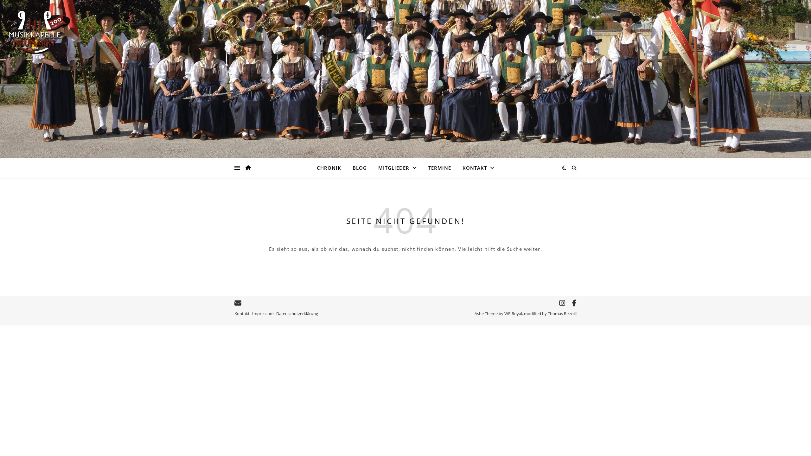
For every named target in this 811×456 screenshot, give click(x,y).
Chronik (329, 168)
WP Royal (513, 313)
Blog (360, 168)
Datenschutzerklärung (297, 313)
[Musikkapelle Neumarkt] (38, 32)
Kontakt (475, 168)
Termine (439, 168)
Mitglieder (393, 168)
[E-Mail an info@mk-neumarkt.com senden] (237, 303)
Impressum (263, 313)
